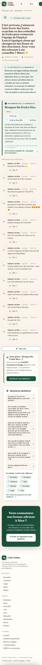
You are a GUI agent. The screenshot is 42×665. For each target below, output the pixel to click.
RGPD (28, 661)
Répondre (22, 349)
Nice (11, 10)
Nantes (5, 626)
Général (13, 486)
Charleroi (13, 482)
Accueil (6, 10)
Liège (12, 490)
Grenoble (25, 486)
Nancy (5, 622)
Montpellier (7, 619)
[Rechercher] (21, 4)
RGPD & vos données (11, 648)
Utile (14, 170)
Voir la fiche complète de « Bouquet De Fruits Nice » (19, 152)
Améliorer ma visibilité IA (20, 379)
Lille (22, 490)
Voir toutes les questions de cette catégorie (18, 496)
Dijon (25, 482)
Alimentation (18, 10)
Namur (5, 590)
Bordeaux (13, 477)
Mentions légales (9, 642)
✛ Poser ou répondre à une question (21, 537)
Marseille (6, 616)
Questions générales (10, 639)
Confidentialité (8, 645)
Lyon (4, 613)
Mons (5, 587)
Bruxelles (27, 477)
